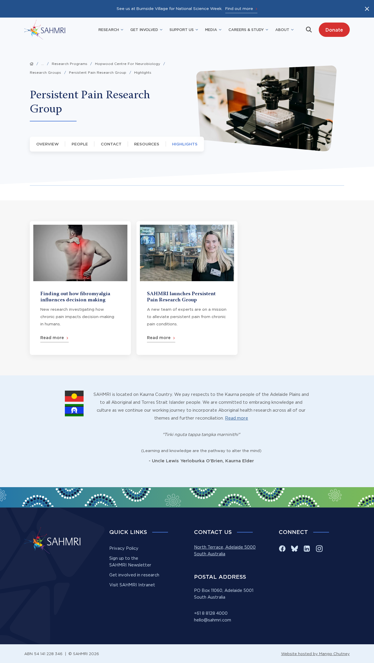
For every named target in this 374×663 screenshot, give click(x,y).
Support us (181, 29)
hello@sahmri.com (212, 620)
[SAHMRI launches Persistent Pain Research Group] (187, 288)
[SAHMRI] (44, 29)
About (282, 29)
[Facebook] (282, 548)
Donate (334, 30)
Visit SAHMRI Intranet (132, 585)
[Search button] (309, 29)
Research (108, 29)
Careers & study (246, 29)
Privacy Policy (123, 548)
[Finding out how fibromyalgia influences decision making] (80, 288)
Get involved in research (134, 575)
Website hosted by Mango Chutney (315, 653)
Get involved (144, 29)
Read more (236, 418)
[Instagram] (319, 548)
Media (211, 29)
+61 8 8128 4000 (211, 613)
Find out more (239, 8)
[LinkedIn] (306, 548)
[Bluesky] (294, 548)
